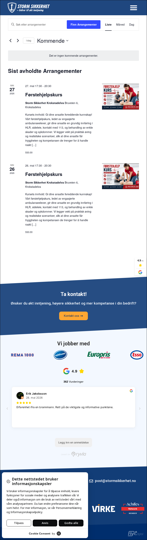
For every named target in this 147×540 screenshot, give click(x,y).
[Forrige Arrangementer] (10, 40)
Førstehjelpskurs (43, 94)
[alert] (73, 55)
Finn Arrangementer (84, 24)
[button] (133, 7)
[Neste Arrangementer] (18, 40)
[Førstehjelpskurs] (120, 97)
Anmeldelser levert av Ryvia (73, 454)
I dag (28, 40)
